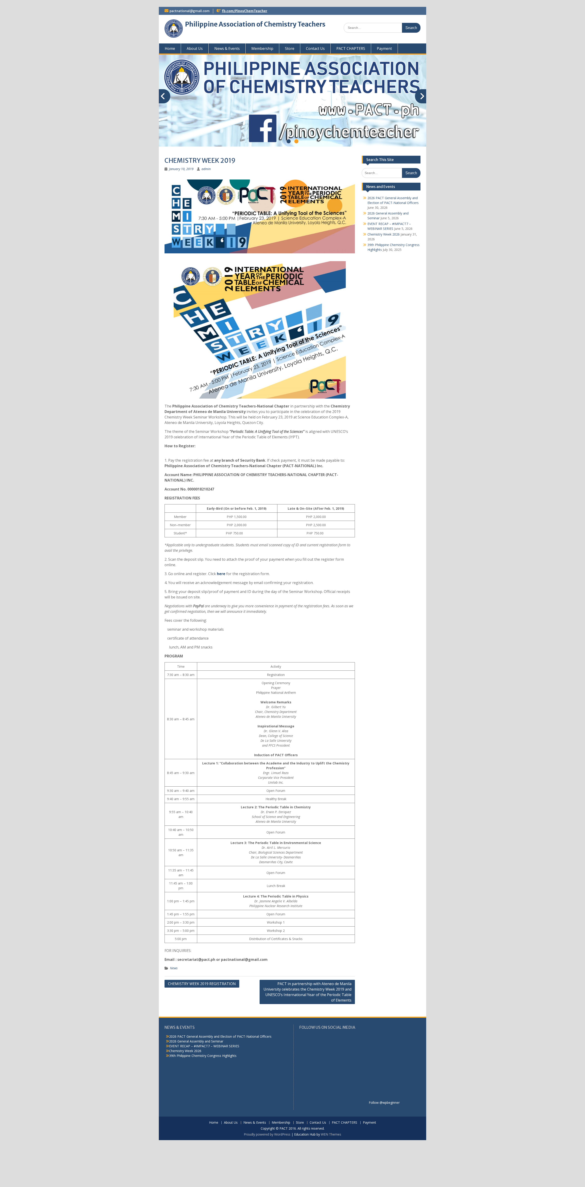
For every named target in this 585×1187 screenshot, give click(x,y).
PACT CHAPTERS (350, 48)
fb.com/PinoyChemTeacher (244, 11)
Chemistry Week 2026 (383, 234)
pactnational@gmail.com (190, 11)
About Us (195, 48)
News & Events (227, 48)
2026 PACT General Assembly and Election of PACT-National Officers (220, 1036)
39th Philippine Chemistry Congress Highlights (203, 1055)
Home (170, 48)
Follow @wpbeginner (384, 1102)
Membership (262, 48)
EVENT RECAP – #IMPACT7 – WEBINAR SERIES (204, 1046)
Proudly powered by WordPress (267, 1134)
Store (289, 48)
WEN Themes (331, 1134)
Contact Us (315, 48)
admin (206, 169)
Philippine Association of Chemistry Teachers (255, 24)
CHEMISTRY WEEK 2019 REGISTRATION (202, 983)
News (174, 968)
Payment (384, 48)
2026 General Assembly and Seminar (196, 1041)
